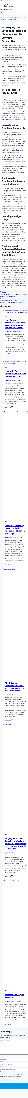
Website (2, 1072)
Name (2, 1061)
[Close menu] (0, 1090)
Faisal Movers (9, 6)
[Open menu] (1, 12)
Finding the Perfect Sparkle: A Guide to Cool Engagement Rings (15, 373)
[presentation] (15, 311)
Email (2, 1066)
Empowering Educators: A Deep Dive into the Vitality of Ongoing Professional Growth (12, 300)
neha (7, 695)
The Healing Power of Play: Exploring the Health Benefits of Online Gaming (13, 294)
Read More (9, 357)
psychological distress (15, 151)
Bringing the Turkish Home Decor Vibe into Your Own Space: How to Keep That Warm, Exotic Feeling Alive (15, 843)
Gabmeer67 (9, 332)
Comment (3, 1056)
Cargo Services (9, 4)
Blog (3, 23)
